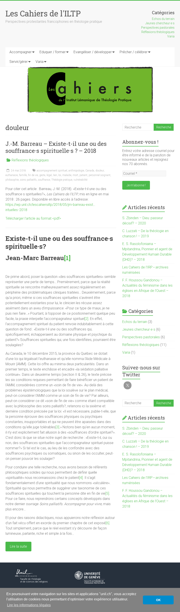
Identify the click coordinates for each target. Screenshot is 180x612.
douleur (99, 170)
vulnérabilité (80, 179)
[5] (107, 493)
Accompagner (20, 52)
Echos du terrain (163, 19)
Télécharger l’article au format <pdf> (33, 218)
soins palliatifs (28, 179)
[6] (107, 523)
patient (83, 175)
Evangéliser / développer (93, 52)
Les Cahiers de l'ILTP (43, 13)
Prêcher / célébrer (134, 52)
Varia (171, 36)
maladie (66, 175)
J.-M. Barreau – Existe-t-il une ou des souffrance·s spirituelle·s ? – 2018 (56, 147)
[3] (57, 427)
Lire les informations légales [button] (29, 605)
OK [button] (158, 600)
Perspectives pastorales (158, 27)
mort (75, 175)
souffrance (44, 179)
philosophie (12, 179)
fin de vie (33, 175)
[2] (86, 319)
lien (55, 175)
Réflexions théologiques (158, 32)
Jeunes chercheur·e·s (160, 23)
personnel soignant (99, 175)
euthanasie (11, 175)
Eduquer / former (53, 52)
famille (23, 175)
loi (59, 175)
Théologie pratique (61, 179)
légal (49, 175)
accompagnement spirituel (52, 170)
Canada (89, 170)
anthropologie (76, 170)
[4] (81, 478)
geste (42, 175)
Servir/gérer (18, 62)
